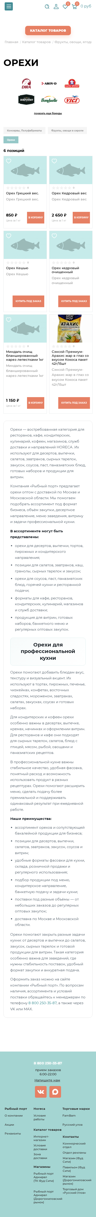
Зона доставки (40, 1156)
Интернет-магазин (41, 1138)
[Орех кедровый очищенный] (70, 245)
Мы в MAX (55, 1092)
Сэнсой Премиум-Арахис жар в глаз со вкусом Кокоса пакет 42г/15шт (70, 358)
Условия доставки (40, 1147)
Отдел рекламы (74, 1152)
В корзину (35, 217)
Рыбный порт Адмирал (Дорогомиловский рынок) (48, 1197)
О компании (14, 1115)
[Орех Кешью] (25, 245)
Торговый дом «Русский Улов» (74, 1191)
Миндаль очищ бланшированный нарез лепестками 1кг (25, 356)
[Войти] (56, 6)
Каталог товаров (48, 30)
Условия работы (40, 1117)
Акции (9, 1124)
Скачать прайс (52, 21)
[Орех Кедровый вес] (70, 170)
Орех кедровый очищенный (65, 270)
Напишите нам (47, 1080)
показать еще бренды (48, 113)
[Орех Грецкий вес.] (25, 170)
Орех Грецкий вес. (22, 193)
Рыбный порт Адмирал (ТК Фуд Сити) (44, 1177)
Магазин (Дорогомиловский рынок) (77, 1180)
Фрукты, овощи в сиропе (67, 130)
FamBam (69, 1115)
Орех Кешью (17, 268)
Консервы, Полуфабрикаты (24, 130)
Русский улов (72, 1124)
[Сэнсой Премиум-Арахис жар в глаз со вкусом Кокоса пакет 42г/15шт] (70, 329)
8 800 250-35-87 (42, 1003)
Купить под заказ (28, 301)
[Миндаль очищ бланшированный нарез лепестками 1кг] (25, 329)
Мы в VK (41, 1092)
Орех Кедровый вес (69, 193)
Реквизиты (13, 1133)
